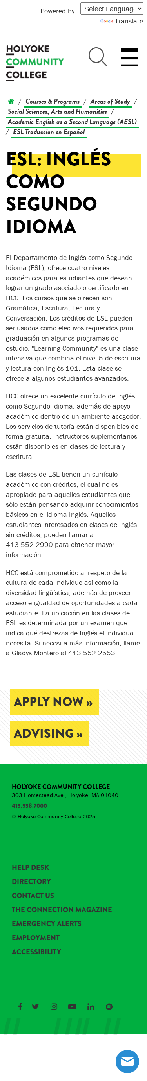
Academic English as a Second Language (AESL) (72, 121)
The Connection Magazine (62, 910)
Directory (31, 882)
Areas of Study (110, 101)
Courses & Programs (52, 101)
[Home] (11, 101)
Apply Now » (53, 702)
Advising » (48, 733)
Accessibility (36, 952)
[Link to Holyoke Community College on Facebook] (20, 1006)
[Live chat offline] (127, 1061)
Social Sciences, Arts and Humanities (57, 111)
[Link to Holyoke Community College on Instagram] (53, 1006)
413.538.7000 (29, 805)
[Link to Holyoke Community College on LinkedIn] (90, 1006)
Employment (36, 938)
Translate (129, 20)
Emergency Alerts (47, 924)
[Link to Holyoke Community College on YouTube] (72, 1006)
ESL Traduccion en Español (49, 131)
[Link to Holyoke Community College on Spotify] (109, 1006)
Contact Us (33, 896)
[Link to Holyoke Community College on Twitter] (35, 1006)
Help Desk (30, 867)
